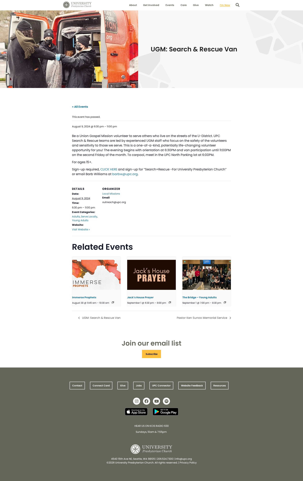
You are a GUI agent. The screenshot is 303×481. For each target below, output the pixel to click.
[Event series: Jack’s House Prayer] (170, 302)
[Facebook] (146, 401)
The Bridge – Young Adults (199, 297)
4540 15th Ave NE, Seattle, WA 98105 (133, 459)
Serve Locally (89, 216)
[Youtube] (156, 401)
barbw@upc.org (125, 174)
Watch (209, 5)
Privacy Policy (188, 462)
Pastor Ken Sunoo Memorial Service (202, 318)
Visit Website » (81, 229)
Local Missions (111, 193)
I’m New (225, 5)
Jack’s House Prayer (140, 297)
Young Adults (80, 220)
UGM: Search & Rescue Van (101, 318)
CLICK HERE (108, 169)
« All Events (80, 107)
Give (196, 5)
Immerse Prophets (84, 297)
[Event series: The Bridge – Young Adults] (225, 302)
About (133, 5)
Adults (76, 216)
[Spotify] (166, 401)
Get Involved (151, 5)
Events (170, 5)
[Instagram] (136, 401)
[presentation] (96, 275)
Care (184, 5)
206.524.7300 (165, 459)
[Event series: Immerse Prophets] (113, 302)
